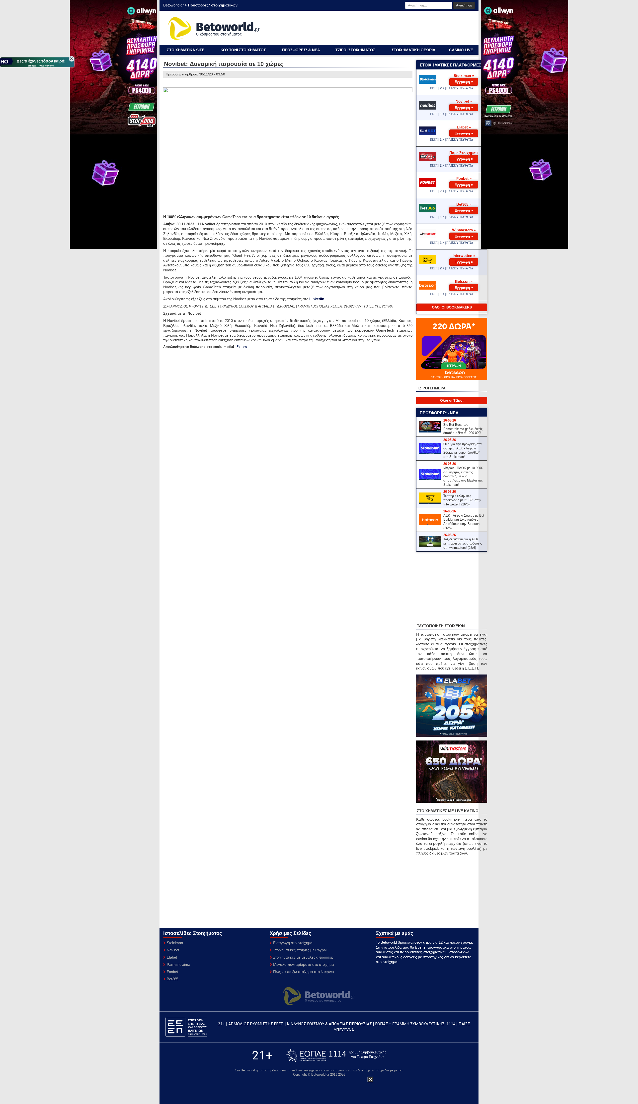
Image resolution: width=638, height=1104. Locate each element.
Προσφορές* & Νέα (301, 50)
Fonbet (172, 972)
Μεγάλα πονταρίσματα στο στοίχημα (303, 964)
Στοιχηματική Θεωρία (413, 50)
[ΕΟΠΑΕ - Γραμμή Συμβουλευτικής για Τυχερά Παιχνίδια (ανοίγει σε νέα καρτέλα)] (336, 1055)
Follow (242, 347)
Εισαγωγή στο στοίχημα (293, 943)
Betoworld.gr (173, 5)
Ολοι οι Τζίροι (452, 400)
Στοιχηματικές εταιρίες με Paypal (299, 950)
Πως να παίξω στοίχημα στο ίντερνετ (303, 972)
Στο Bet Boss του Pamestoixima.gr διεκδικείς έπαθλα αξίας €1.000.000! (462, 429)
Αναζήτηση (464, 5)
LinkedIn (316, 299)
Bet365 (172, 979)
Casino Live (461, 50)
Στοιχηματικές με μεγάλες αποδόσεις (303, 957)
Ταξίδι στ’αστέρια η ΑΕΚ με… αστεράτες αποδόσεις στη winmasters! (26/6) (462, 543)
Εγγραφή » (464, 82)
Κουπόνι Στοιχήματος (243, 50)
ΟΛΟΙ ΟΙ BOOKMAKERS (452, 307)
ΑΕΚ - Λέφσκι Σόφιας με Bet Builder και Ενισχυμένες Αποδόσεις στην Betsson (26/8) (463, 522)
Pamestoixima (178, 964)
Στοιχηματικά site (185, 50)
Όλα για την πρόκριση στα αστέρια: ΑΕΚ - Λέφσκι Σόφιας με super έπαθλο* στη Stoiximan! (462, 450)
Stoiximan (175, 943)
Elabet (172, 957)
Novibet (173, 950)
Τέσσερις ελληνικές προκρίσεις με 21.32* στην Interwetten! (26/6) (462, 500)
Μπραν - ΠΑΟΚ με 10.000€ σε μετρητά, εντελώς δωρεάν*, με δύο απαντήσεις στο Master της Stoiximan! (463, 476)
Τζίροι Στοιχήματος (355, 50)
